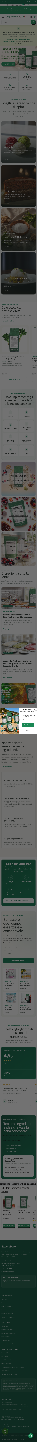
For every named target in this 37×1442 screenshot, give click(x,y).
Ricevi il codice (27, 725)
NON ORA (28, 730)
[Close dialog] (35, 710)
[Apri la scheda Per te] (30, 1435)
